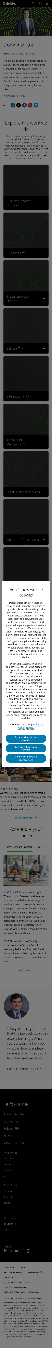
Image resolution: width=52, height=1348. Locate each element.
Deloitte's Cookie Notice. (31, 726)
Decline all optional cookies (26, 748)
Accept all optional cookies (26, 739)
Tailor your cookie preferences (26, 758)
